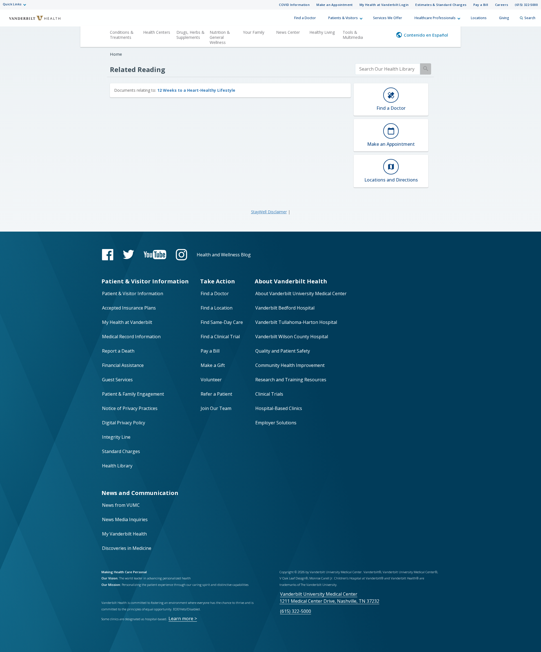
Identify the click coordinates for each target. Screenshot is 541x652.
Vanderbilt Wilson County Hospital (291, 336)
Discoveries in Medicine (126, 548)
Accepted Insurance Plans (129, 308)
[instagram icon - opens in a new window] (181, 254)
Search (529, 17)
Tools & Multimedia (353, 35)
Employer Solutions (275, 423)
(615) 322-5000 (526, 5)
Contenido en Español (426, 35)
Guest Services (117, 380)
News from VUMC (121, 505)
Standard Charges (121, 451)
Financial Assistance (123, 365)
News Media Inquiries (125, 519)
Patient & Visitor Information (132, 293)
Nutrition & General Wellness (220, 37)
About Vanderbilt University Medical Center (301, 293)
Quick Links (12, 4)
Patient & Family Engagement (133, 394)
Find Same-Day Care (222, 322)
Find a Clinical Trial (220, 336)
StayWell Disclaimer (269, 211)
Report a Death (118, 351)
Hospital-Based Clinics (278, 408)
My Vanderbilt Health (124, 534)
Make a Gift (213, 365)
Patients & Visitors (343, 17)
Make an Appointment (334, 5)
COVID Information (294, 5)
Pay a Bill (480, 5)
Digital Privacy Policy (123, 423)
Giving (504, 17)
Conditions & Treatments (122, 35)
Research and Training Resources (290, 380)
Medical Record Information (131, 336)
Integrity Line (116, 437)
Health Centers (156, 32)
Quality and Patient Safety (282, 351)
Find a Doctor (305, 17)
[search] (387, 69)
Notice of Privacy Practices (130, 408)
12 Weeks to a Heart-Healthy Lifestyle (196, 90)
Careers (501, 5)
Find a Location (216, 308)
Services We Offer (387, 17)
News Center (288, 32)
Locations (479, 17)
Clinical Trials (269, 394)
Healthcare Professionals (435, 17)
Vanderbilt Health (31, 20)
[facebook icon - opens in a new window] (107, 254)
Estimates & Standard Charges (440, 5)
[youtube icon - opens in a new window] (155, 254)
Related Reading (137, 69)
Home (116, 54)
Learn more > (182, 618)
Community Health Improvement (290, 365)
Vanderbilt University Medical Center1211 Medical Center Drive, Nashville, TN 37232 (329, 597)
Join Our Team (216, 408)
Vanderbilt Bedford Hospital (284, 308)
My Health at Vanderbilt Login (384, 5)
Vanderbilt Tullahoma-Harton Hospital (296, 322)
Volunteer (211, 380)
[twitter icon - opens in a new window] (128, 254)
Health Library (117, 466)
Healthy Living (322, 32)
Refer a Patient (216, 394)
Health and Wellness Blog (224, 255)
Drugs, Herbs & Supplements (190, 35)
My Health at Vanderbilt (127, 322)
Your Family (253, 32)
